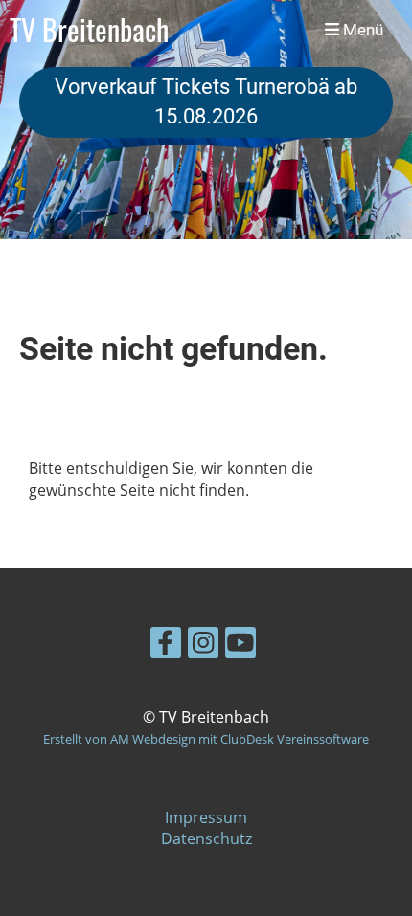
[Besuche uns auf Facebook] (165, 645)
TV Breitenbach (89, 30)
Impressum (206, 817)
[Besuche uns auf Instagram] (203, 645)
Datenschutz (206, 838)
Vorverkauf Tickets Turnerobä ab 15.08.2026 (206, 101)
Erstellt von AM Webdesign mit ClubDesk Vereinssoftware (206, 739)
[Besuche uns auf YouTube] (240, 645)
